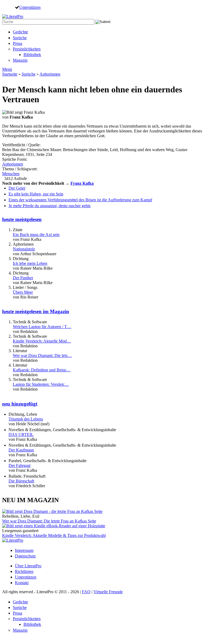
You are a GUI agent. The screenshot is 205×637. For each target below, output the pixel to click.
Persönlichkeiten (27, 49)
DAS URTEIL (21, 434)
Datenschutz (25, 556)
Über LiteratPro (28, 566)
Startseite (9, 74)
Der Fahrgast (19, 465)
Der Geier (17, 188)
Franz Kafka (82, 183)
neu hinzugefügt (19, 404)
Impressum (24, 550)
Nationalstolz (24, 249)
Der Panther (23, 278)
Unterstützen (30, 7)
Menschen (10, 173)
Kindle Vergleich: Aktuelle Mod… (42, 341)
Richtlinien (24, 571)
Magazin (20, 60)
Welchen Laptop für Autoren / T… (42, 326)
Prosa (17, 43)
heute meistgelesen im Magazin (35, 311)
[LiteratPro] (12, 16)
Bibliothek (32, 54)
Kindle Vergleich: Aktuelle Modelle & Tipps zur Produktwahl (54, 535)
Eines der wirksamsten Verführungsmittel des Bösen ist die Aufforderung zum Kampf (80, 200)
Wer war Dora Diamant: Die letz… (42, 355)
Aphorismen (50, 74)
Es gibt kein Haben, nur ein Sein (36, 194)
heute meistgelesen (22, 219)
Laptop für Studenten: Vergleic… (41, 384)
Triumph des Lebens (26, 419)
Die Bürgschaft (21, 481)
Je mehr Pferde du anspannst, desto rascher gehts (49, 205)
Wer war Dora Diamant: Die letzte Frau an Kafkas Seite (49, 521)
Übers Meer (23, 292)
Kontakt (22, 582)
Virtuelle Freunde (108, 591)
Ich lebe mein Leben (30, 263)
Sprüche (20, 38)
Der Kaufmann (21, 450)
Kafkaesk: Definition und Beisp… (41, 370)
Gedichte (20, 32)
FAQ (86, 591)
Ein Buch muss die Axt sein (36, 234)
